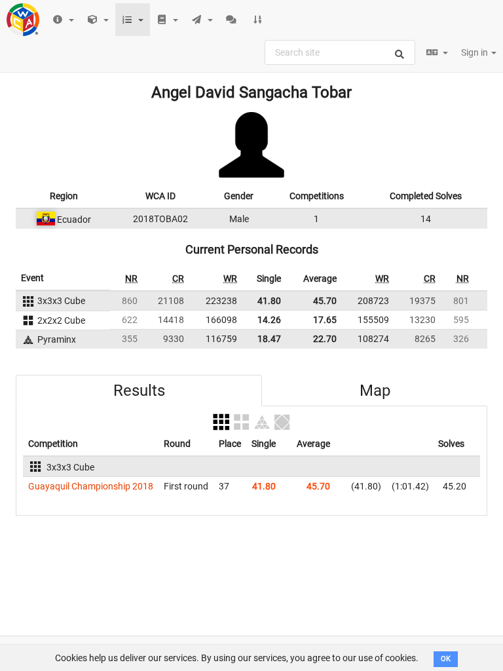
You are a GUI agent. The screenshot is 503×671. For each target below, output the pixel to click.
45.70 (325, 301)
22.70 (325, 339)
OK (446, 659)
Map (375, 390)
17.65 (325, 320)
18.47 (269, 339)
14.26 (269, 320)
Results (139, 390)
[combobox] (340, 52)
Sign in (475, 52)
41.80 (269, 301)
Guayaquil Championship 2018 (90, 486)
